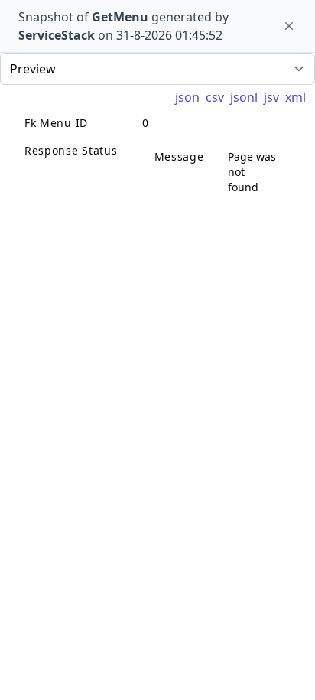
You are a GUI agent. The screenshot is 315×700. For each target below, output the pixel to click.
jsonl (244, 97)
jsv (271, 97)
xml (295, 97)
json (187, 97)
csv (215, 97)
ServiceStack (56, 35)
